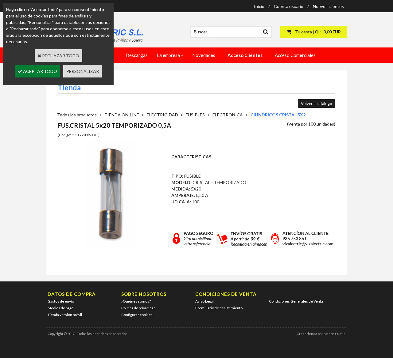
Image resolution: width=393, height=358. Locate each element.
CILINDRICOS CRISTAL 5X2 (278, 114)
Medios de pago (60, 308)
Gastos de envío (61, 301)
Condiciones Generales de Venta (296, 301)
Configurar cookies (137, 314)
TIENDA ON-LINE (121, 114)
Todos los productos (77, 114)
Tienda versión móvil (65, 314)
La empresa (168, 55)
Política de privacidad (138, 308)
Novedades (203, 55)
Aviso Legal (204, 301)
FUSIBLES (195, 114)
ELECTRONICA (227, 114)
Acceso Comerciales (295, 55)
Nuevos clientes (328, 6)
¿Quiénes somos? (136, 301)
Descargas (137, 55)
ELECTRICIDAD (162, 114)
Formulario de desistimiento (219, 308)
